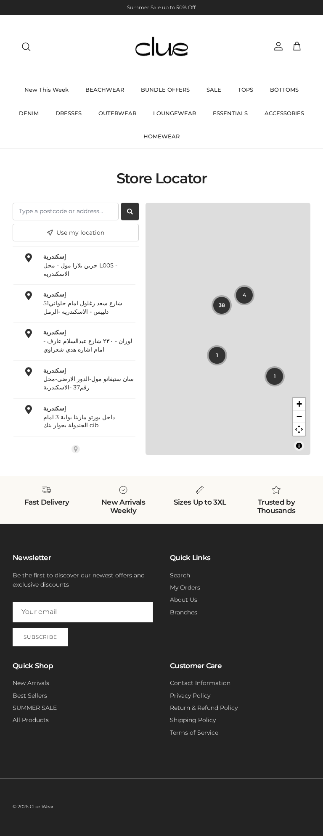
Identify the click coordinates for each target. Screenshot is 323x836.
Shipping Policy (193, 720)
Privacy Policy (190, 695)
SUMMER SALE (35, 708)
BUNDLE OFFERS (165, 89)
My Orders (185, 587)
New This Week (46, 89)
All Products (31, 720)
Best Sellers (30, 695)
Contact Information (200, 683)
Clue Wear (41, 807)
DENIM (29, 113)
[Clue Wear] (161, 47)
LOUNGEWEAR (174, 113)
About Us (183, 599)
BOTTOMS (284, 89)
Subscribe (40, 637)
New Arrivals (31, 683)
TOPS (245, 89)
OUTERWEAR (117, 113)
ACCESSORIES (284, 113)
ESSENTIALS (230, 113)
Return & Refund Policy (204, 708)
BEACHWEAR (104, 89)
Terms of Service (194, 732)
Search (180, 575)
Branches (183, 612)
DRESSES (69, 113)
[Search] (26, 47)
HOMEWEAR (161, 136)
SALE (214, 89)
